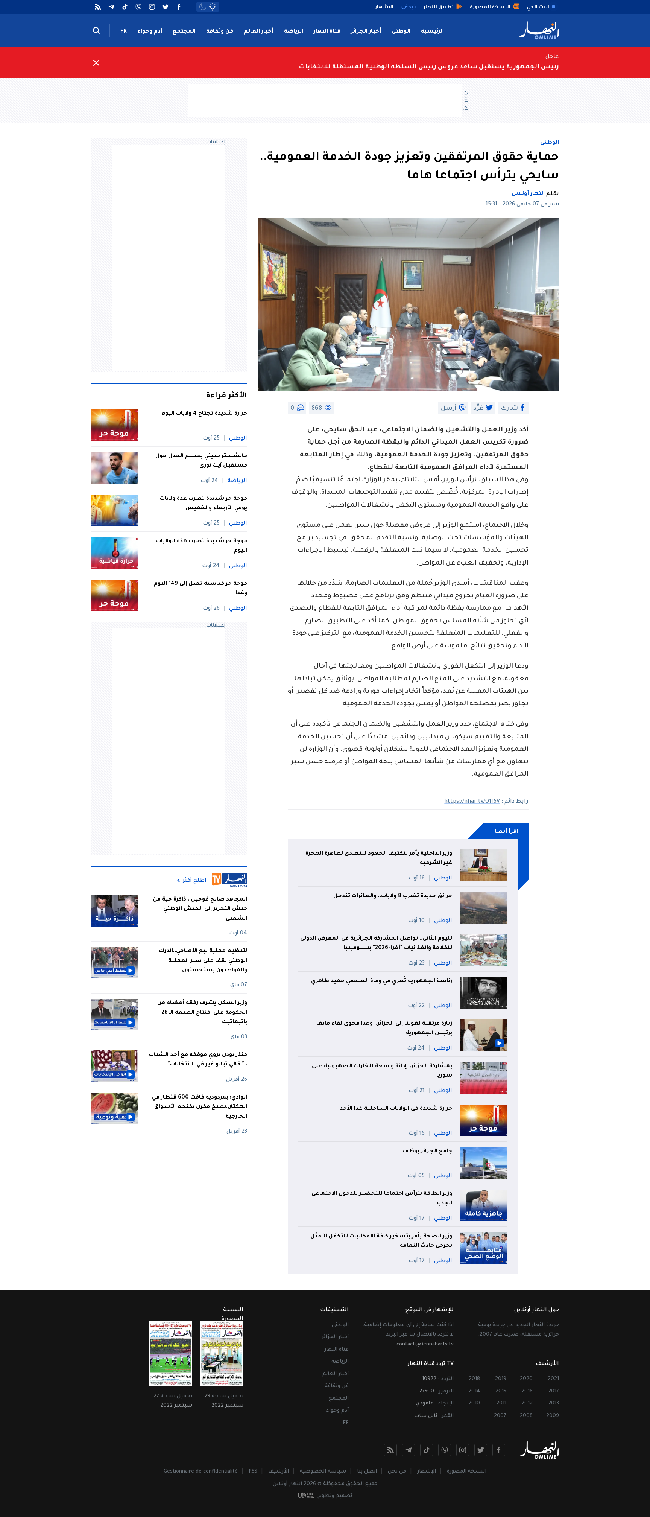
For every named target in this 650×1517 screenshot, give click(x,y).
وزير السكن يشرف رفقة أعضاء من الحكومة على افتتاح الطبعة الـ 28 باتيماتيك (202, 1013)
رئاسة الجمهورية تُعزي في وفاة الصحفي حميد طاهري (381, 981)
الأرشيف (278, 1471)
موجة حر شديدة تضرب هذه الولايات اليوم (201, 546)
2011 (501, 1403)
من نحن (397, 1471)
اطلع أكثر (194, 880)
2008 (526, 1416)
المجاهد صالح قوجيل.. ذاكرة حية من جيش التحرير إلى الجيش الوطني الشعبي (200, 909)
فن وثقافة (219, 32)
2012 (527, 1403)
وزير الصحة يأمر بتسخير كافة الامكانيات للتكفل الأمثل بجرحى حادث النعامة (381, 1241)
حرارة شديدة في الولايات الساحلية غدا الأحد (396, 1109)
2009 (552, 1416)
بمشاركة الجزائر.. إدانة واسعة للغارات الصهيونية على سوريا (382, 1071)
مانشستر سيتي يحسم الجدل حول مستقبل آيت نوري (201, 461)
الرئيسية (432, 32)
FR (123, 32)
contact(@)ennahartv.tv (425, 1344)
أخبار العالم (258, 32)
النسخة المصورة (466, 1471)
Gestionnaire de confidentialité (201, 1471)
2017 (553, 1391)
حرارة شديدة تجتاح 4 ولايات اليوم (204, 414)
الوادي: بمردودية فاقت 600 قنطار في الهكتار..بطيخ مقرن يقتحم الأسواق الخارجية (199, 1107)
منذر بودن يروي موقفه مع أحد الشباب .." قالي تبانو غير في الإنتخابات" (198, 1060)
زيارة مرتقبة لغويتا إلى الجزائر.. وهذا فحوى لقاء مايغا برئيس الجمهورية (384, 1029)
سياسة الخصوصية (323, 1471)
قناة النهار (327, 32)
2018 (474, 1379)
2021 (553, 1379)
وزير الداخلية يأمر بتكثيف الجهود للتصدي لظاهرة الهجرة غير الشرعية (378, 859)
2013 (553, 1403)
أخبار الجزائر (366, 32)
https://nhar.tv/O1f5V (472, 802)
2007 (500, 1416)
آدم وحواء (149, 32)
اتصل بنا (367, 1471)
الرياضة (293, 32)
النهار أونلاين (528, 194)
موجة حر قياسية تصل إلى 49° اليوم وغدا (200, 589)
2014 (474, 1391)
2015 (500, 1391)
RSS (253, 1471)
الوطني (401, 32)
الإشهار (426, 1471)
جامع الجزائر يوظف (427, 1152)
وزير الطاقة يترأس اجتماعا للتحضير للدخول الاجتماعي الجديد (381, 1199)
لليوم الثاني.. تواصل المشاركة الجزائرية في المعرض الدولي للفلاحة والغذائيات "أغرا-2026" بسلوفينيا (376, 944)
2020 (526, 1379)
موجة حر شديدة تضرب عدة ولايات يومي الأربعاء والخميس (203, 504)
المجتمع (184, 32)
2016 (527, 1391)
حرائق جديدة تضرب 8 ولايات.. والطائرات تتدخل (392, 896)
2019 (500, 1379)
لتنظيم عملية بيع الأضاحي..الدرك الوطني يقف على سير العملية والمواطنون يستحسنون (203, 961)
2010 (474, 1403)
